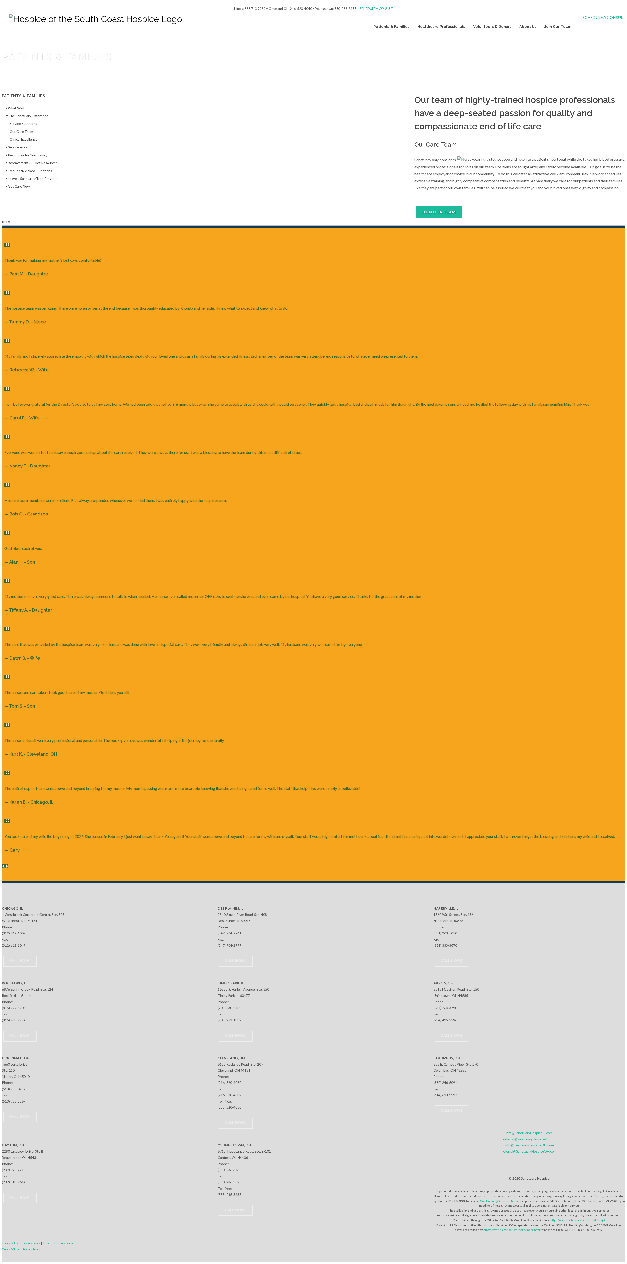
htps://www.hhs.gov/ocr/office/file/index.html (511, 1229)
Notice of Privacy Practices (60, 1243)
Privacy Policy (31, 1243)
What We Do (17, 108)
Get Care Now (18, 186)
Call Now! (20, 960)
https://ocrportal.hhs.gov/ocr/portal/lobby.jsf (577, 1220)
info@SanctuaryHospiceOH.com (529, 1145)
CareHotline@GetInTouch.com (499, 1201)
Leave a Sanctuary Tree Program (32, 178)
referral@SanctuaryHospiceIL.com (529, 1139)
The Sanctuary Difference (28, 116)
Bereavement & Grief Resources (32, 163)
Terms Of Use (11, 1243)
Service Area (17, 147)
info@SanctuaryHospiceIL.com (529, 1133)
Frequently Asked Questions (29, 171)
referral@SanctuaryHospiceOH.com (529, 1151)
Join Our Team (439, 211)
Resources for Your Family (27, 155)
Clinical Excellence (23, 139)
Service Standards (23, 124)
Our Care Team (21, 131)
